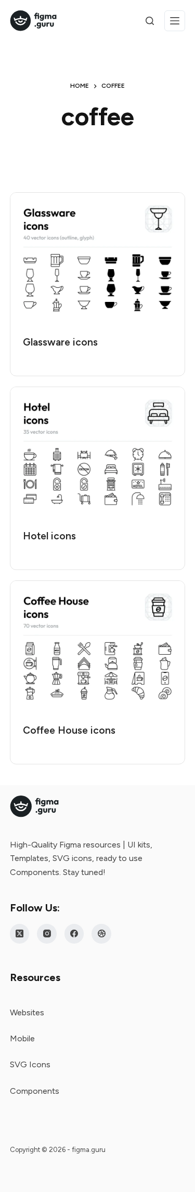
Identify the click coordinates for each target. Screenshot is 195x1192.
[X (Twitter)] (20, 934)
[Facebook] (74, 934)
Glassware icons (60, 342)
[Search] (150, 21)
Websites (27, 1012)
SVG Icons (30, 1064)
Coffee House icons (69, 730)
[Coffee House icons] (97, 646)
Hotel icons (49, 536)
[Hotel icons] (97, 452)
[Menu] (174, 20)
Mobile (22, 1038)
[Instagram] (47, 934)
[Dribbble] (101, 934)
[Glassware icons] (97, 258)
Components (34, 1091)
